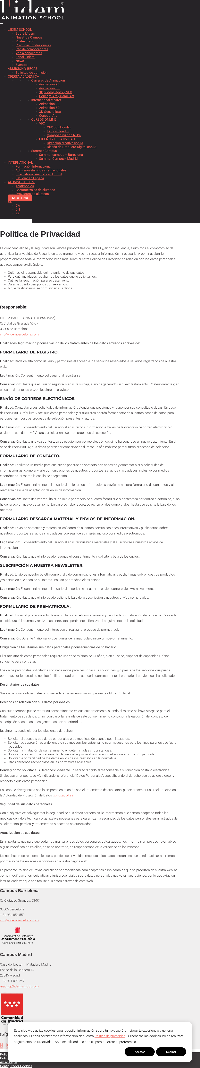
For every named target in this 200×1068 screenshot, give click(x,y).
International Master (46, 100)
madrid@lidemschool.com (19, 986)
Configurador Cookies (16, 1066)
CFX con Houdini (59, 127)
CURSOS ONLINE (43, 119)
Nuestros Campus (29, 37)
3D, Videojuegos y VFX (55, 92)
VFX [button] (42, 123)
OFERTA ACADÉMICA (23, 76)
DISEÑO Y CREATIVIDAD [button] (57, 139)
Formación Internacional (33, 166)
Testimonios (25, 186)
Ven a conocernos (29, 53)
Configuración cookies (108, 1051)
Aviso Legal (8, 1062)
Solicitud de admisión (31, 72)
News (20, 61)
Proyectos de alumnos (32, 194)
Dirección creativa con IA (65, 143)
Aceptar (140, 1051)
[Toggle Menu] (1, 23)
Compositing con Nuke (64, 135)
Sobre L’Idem (25, 33)
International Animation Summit (39, 174)
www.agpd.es (63, 795)
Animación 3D (49, 88)
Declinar (171, 1051)
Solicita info (20, 198)
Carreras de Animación (48, 80)
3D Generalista (50, 112)
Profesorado (25, 41)
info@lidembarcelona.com (19, 334)
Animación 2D (49, 84)
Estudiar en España (30, 178)
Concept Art (48, 115)
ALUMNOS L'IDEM (21, 182)
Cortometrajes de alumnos (35, 190)
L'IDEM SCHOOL (20, 29)
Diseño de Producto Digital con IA (71, 147)
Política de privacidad (110, 1036)
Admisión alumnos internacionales (41, 170)
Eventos (22, 65)
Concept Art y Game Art (56, 96)
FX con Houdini (58, 131)
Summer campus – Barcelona (61, 155)
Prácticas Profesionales (33, 45)
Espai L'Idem (25, 57)
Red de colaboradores (32, 49)
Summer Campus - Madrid (58, 159)
